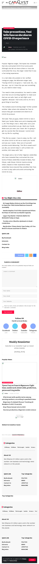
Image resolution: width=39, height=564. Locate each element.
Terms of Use (13, 560)
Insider (28, 447)
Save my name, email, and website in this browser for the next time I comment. (19, 306)
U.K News (13, 447)
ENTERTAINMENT (9, 28)
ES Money (7, 447)
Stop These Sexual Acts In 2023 (14, 407)
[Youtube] (24, 328)
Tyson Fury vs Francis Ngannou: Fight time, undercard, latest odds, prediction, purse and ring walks (19, 387)
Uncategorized (7, 382)
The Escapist (20, 447)
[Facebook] (6, 328)
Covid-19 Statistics (18, 435)
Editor (10, 47)
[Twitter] (15, 328)
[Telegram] (32, 328)
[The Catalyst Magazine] (18, 2)
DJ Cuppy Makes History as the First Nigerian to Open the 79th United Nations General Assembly (19, 205)
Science (33, 447)
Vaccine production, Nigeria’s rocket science (19, 410)
